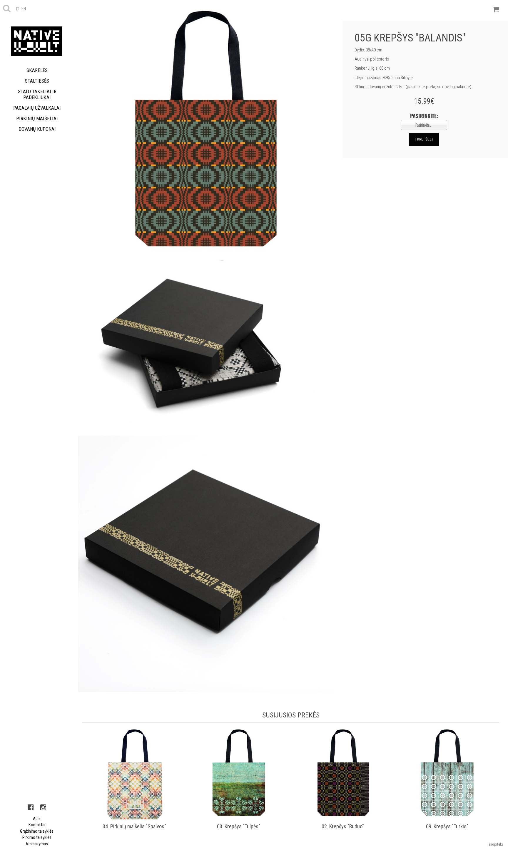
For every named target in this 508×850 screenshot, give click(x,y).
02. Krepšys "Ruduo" (343, 826)
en (23, 8)
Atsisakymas (37, 843)
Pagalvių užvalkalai (37, 108)
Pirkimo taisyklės (36, 837)
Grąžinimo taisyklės (37, 831)
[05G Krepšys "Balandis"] (206, 130)
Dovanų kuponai (37, 129)
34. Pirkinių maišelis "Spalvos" (134, 826)
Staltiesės (37, 81)
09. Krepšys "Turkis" (447, 826)
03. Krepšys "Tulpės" (238, 826)
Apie (37, 818)
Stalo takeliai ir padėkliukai (37, 94)
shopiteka (496, 844)
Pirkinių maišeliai (37, 118)
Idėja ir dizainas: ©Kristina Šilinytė (384, 77)
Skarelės (37, 70)
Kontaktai (37, 824)
